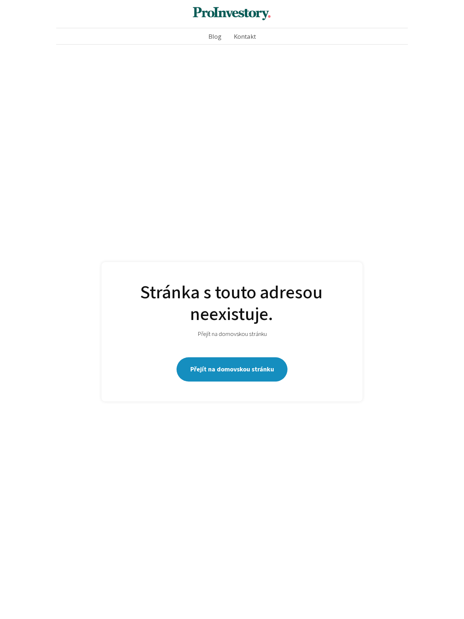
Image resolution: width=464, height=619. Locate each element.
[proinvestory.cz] (232, 14)
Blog (214, 36)
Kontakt (245, 36)
